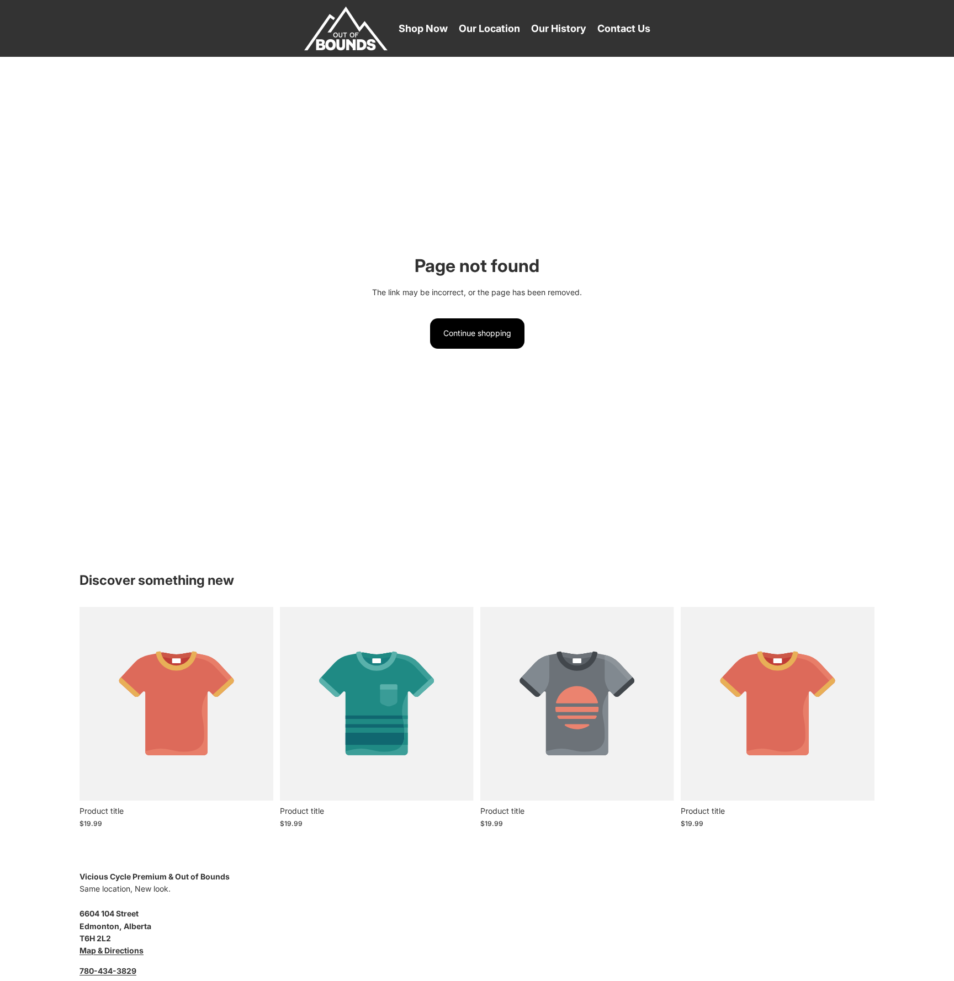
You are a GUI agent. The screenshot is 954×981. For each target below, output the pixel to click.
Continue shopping (477, 333)
